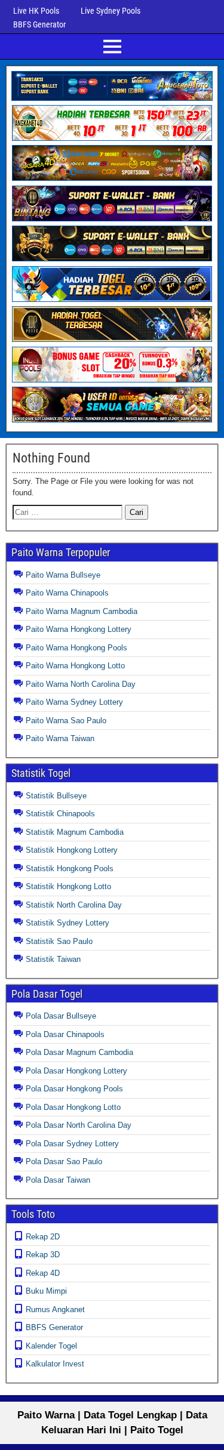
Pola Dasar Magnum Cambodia (79, 1052)
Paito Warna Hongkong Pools (76, 647)
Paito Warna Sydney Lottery (74, 702)
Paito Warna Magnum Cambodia (81, 611)
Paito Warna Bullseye (63, 574)
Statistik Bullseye (56, 795)
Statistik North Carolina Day (74, 904)
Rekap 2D (43, 1236)
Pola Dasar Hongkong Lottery (76, 1070)
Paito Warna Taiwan (60, 738)
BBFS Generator (39, 24)
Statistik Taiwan (53, 959)
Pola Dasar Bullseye (61, 1015)
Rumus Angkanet (55, 1309)
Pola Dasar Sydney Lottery (72, 1143)
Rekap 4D (43, 1273)
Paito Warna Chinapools (67, 592)
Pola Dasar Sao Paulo (64, 1161)
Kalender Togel (51, 1345)
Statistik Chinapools (60, 813)
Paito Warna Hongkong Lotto (75, 665)
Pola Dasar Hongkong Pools (74, 1088)
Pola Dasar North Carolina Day (78, 1125)
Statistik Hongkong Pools (69, 868)
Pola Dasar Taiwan (58, 1180)
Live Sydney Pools (110, 11)
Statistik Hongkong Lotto (68, 886)
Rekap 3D (43, 1254)
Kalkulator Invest (55, 1363)
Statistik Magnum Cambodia (75, 832)
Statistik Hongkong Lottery (72, 850)
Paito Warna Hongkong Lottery (78, 629)
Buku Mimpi (46, 1291)
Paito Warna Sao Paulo (66, 720)
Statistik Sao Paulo (59, 941)
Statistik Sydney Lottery (67, 922)
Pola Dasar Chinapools (65, 1034)
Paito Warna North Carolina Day (81, 684)
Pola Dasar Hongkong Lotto (73, 1107)
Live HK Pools (36, 11)
